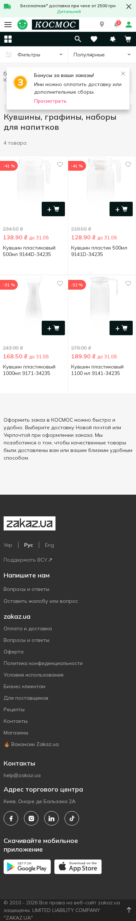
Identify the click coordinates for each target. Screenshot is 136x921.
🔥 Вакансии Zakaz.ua (31, 744)
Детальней (69, 11)
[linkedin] (51, 818)
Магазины (16, 732)
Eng (49, 545)
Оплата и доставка (28, 628)
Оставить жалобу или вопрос (41, 601)
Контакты (16, 721)
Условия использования (33, 674)
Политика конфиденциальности (43, 663)
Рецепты (14, 709)
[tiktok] (72, 818)
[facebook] (11, 818)
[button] (102, 25)
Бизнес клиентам (24, 686)
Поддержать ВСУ (25, 560)
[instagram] (31, 818)
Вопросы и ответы (26, 589)
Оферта (14, 651)
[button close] (128, 6)
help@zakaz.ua (22, 775)
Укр (8, 545)
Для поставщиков (26, 698)
